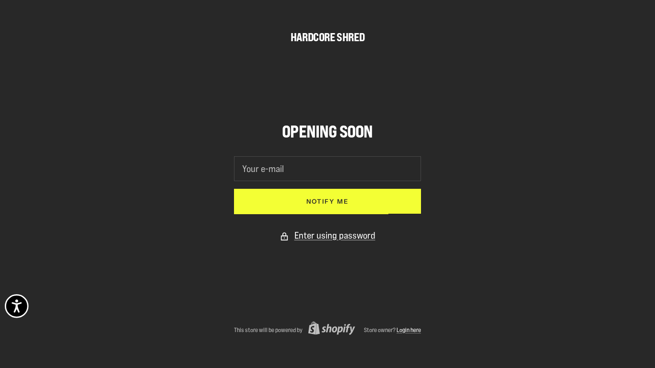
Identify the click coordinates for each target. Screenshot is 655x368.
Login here (409, 330)
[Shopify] (329, 329)
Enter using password (334, 235)
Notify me (327, 201)
